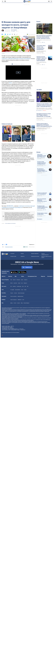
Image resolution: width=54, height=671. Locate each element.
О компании (12, 253)
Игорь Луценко (39, 158)
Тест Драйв (12, 289)
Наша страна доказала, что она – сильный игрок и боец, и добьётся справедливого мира (44, 108)
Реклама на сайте (13, 256)
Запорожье (18, 279)
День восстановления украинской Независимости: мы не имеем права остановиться (41, 200)
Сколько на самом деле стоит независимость (42, 193)
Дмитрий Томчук (39, 195)
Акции (22, 289)
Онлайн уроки (19, 286)
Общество (43, 276)
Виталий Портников (40, 165)
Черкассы (25, 279)
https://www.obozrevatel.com (36, 307)
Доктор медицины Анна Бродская (10, 223)
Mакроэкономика (20, 296)
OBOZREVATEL (10, 206)
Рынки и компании (13, 296)
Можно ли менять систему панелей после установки (43, 40)
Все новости (49, 276)
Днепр (22, 279)
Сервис (25, 289)
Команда (22, 253)
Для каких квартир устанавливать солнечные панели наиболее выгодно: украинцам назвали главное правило (44, 37)
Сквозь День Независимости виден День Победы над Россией (41, 156)
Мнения (38, 152)
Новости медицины (13, 299)
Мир (15, 276)
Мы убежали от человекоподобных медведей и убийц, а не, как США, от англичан (42, 170)
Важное (38, 21)
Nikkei (10, 82)
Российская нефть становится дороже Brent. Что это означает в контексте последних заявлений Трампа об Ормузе (42, 207)
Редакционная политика (35, 256)
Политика (10, 276)
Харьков (14, 279)
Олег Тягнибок (39, 202)
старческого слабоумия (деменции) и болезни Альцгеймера (16, 58)
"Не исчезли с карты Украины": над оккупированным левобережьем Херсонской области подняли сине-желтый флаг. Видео (41, 47)
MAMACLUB (19, 299)
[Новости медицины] (25, 247)
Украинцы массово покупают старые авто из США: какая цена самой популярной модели (41, 58)
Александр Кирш (39, 172)
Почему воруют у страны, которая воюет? (42, 214)
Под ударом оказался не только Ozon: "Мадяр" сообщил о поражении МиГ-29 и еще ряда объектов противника (43, 115)
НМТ (27, 286)
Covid (23, 299)
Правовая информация (34, 253)
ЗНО (25, 286)
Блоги (35, 276)
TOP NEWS (39, 89)
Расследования (31, 276)
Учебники (14, 286)
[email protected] (13, 329)
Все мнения (39, 219)
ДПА (23, 286)
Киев (11, 279)
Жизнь (22, 276)
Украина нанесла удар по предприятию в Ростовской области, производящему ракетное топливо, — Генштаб (44, 125)
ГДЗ (11, 286)
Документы (22, 256)
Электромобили (17, 289)
